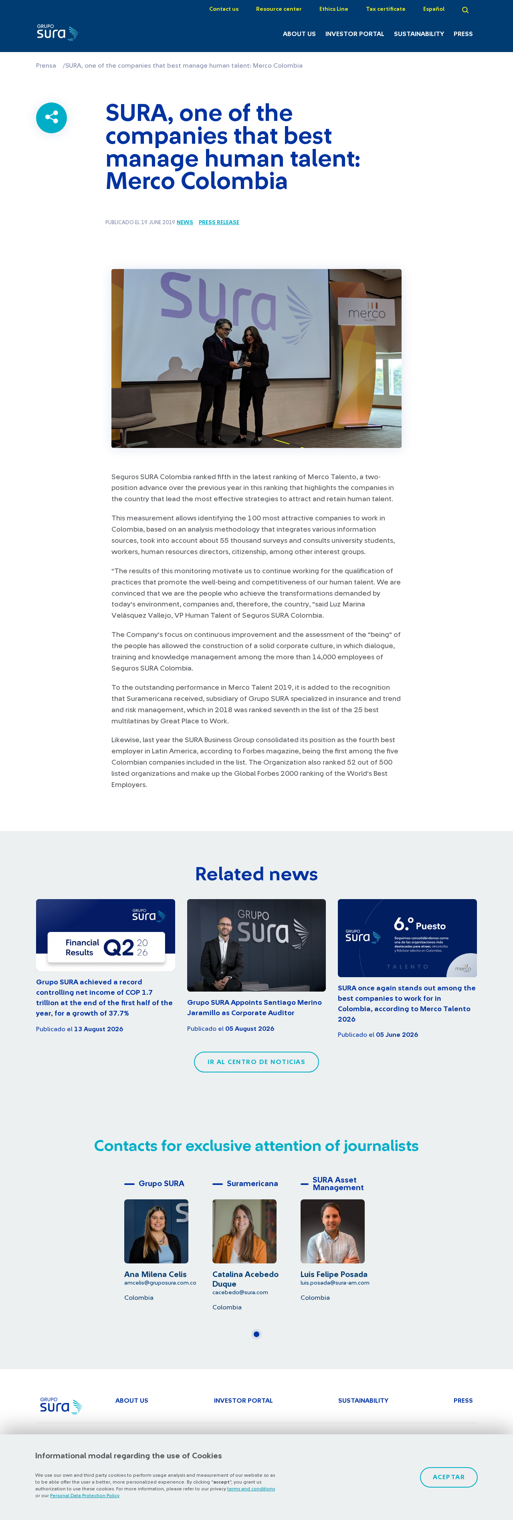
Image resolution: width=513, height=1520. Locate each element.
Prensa (46, 65)
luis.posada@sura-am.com (335, 1283)
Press (463, 34)
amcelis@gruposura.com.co (160, 1283)
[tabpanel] (168, 1239)
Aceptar (449, 1477)
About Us (299, 34)
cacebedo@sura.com (240, 1292)
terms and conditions (251, 1488)
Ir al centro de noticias (256, 1062)
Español (433, 9)
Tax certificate (386, 9)
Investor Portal (354, 34)
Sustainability (419, 34)
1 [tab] (259, 1337)
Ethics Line (333, 9)
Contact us (223, 9)
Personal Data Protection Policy (84, 1495)
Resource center (279, 9)
